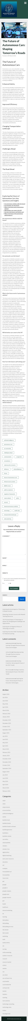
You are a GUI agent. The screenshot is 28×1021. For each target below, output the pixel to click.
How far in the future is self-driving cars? (14, 212)
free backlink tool (7, 871)
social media (6, 981)
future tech (5, 878)
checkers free (6, 849)
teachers (5, 994)
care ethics (5, 839)
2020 (4, 800)
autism (4, 816)
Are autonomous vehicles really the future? (14, 203)
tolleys (4, 1010)
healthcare (5, 907)
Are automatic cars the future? (11, 205)
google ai (5, 887)
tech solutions (6, 1000)
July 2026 (5, 697)
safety (17, 498)
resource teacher (7, 962)
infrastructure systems (9, 481)
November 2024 (7, 762)
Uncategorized (6, 1013)
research (5, 958)
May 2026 (5, 704)
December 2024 (7, 758)
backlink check (6, 820)
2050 (4, 804)
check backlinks (6, 842)
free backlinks (6, 875)
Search (5, 595)
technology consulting (8, 1004)
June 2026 (5, 700)
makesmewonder (10, 643)
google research (7, 897)
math (4, 939)
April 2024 (5, 784)
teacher (5, 991)
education (5, 862)
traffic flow (17, 510)
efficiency (6, 469)
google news (6, 894)
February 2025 (6, 752)
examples (5, 868)
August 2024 (6, 771)
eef (3, 865)
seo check (5, 975)
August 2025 (6, 733)
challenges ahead (8, 452)
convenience (7, 461)
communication (7, 456)
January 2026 (6, 716)
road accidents (7, 498)
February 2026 (6, 713)
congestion (19, 456)
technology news (7, 1007)
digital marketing (7, 855)
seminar (5, 968)
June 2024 (5, 778)
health (4, 904)
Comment (6, 536)
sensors (6, 502)
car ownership (7, 448)
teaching (5, 997)
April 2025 (5, 746)
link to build (5, 933)
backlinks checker (7, 836)
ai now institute (7, 810)
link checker (6, 929)
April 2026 (5, 707)
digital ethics (6, 852)
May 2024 (5, 781)
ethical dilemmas (18, 469)
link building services (8, 926)
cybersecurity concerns (9, 465)
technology (7, 510)
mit (3, 946)
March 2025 (6, 749)
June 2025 (5, 739)
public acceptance (8, 490)
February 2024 (6, 791)
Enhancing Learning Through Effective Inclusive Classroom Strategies (15, 645)
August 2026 (6, 694)
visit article (9, 652)
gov (4, 900)
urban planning (7, 518)
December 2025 (7, 720)
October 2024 (6, 765)
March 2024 (6, 788)
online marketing (7, 952)
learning (5, 916)
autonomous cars (8, 444)
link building (6, 923)
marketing (5, 936)
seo (3, 971)
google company (7, 891)
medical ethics (6, 942)
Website (5, 573)
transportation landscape (10, 514)
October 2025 (6, 726)
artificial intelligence (9, 440)
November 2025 (7, 723)
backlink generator (7, 829)
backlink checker (7, 823)
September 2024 (7, 768)
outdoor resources (7, 955)
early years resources (8, 858)
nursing (4, 949)
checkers (5, 845)
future (5, 473)
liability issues (7, 485)
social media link (7, 984)
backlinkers (5, 833)
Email (4, 565)
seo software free (7, 978)
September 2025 (7, 729)
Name (4, 558)
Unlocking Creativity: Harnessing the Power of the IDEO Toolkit (15, 663)
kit (3, 913)
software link (6, 988)
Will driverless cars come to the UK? (13, 210)
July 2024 (5, 775)
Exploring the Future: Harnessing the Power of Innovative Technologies (14, 680)
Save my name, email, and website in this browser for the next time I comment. (15, 579)
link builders (6, 920)
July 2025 (5, 736)
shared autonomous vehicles (11, 506)
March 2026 (6, 710)
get (3, 881)
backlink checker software (9, 826)
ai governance (6, 807)
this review (8, 669)
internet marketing (7, 910)
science (4, 965)
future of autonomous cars (10, 477)
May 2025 (5, 742)
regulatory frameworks (9, 494)
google (4, 884)
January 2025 (6, 755)
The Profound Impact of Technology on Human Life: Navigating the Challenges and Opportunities (14, 621)
